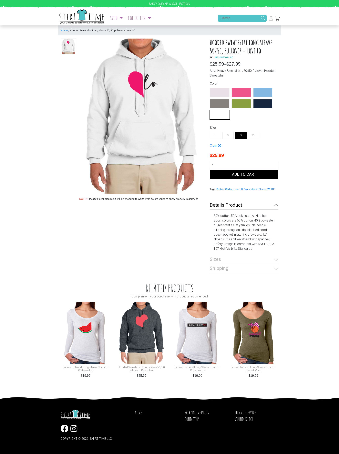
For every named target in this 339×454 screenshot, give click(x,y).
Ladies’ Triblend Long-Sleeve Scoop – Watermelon (86, 369)
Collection (137, 18)
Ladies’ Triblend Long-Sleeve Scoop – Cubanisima (198, 369)
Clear (213, 145)
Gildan (228, 189)
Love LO (238, 189)
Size (213, 128)
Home (64, 30)
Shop (114, 18)
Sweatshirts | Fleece (255, 189)
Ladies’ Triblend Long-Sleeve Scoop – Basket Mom (253, 369)
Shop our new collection (169, 4)
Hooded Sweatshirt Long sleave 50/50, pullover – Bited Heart (141, 369)
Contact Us (192, 419)
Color (213, 83)
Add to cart (244, 174)
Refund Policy (244, 419)
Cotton (220, 189)
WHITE (271, 189)
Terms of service (245, 412)
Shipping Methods (197, 412)
